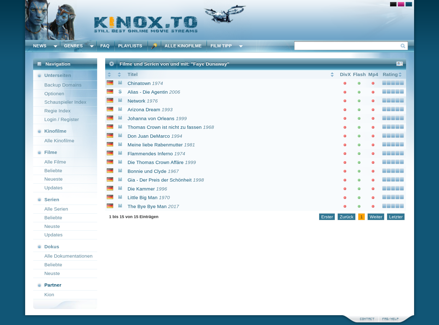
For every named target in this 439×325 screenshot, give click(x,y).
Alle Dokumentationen (68, 256)
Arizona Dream (144, 109)
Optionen (54, 93)
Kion (49, 294)
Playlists (130, 45)
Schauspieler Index (65, 102)
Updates (53, 187)
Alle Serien (56, 208)
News (39, 45)
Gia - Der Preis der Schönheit (160, 179)
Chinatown (139, 83)
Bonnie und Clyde (147, 171)
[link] (219, 20)
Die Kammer (141, 188)
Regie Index (57, 110)
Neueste (53, 179)
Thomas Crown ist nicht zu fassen (165, 127)
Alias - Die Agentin (148, 92)
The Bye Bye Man (147, 206)
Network (136, 100)
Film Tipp (221, 45)
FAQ (105, 45)
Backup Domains (63, 84)
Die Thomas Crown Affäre (156, 162)
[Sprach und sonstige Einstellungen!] (154, 46)
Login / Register (61, 119)
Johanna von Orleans (151, 118)
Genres (73, 45)
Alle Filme (55, 161)
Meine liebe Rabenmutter (155, 144)
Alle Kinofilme (183, 45)
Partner (52, 285)
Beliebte (53, 170)
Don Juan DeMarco (149, 136)
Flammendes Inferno (150, 153)
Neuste (52, 226)
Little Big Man (143, 197)
